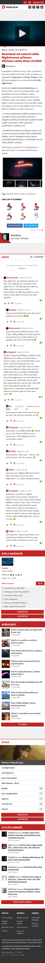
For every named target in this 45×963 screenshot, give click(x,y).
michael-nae (12, 889)
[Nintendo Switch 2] (21, 575)
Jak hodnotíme (22, 616)
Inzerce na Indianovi (20, 932)
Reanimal (9, 194)
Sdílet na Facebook (14, 225)
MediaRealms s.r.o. (9, 952)
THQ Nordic (30, 194)
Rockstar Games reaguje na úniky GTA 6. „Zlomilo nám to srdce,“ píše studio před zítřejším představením (25, 847)
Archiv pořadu (7, 917)
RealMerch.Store (38, 2)
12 (42, 396)
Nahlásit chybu (35, 230)
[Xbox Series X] (14, 575)
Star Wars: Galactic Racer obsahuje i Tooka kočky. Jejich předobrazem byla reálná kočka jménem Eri (24, 835)
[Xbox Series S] (19, 575)
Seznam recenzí (22, 611)
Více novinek (22, 724)
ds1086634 (11, 876)
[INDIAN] (10, 7)
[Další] (40, 183)
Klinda (11, 469)
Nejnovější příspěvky (36, 918)
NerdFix (5, 931)
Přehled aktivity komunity (22, 902)
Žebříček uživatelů (35, 924)
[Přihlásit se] (41, 7)
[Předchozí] (4, 183)
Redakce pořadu (5, 922)
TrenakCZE (11, 832)
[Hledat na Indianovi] (29, 7)
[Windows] (11, 575)
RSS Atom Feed (7, 927)
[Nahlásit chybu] (23, 955)
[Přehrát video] (22, 33)
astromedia (12, 867)
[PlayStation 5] (16, 575)
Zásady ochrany (22, 917)
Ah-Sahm (9, 407)
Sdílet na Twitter (31, 225)
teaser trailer (25, 71)
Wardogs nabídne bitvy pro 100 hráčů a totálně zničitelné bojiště (25, 858)
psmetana (12, 309)
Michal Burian (10, 66)
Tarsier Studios (19, 194)
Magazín (4, 49)
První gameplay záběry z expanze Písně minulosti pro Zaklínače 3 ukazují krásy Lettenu (24, 892)
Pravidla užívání (20, 922)
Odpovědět (18, 303)
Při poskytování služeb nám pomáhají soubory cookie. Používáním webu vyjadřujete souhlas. (21, 947)
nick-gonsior (11, 352)
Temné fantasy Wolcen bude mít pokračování (25, 868)
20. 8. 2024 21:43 (21, 49)
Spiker (10, 845)
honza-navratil (12, 277)
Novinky (11, 49)
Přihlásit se (22, 268)
